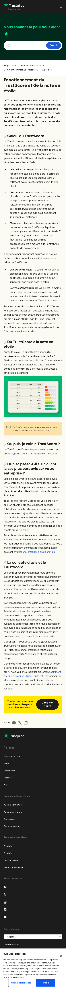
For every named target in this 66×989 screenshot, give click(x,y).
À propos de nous (13, 756)
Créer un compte (12, 826)
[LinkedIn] (5, 909)
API (5, 785)
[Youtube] (5, 917)
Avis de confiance (13, 805)
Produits (8, 846)
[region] (33, 968)
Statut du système (13, 867)
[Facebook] (5, 887)
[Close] (61, 955)
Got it (46, 983)
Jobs (6, 763)
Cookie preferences (21, 983)
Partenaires (9, 770)
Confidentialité (11, 944)
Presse (7, 777)
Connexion (9, 819)
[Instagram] (5, 902)
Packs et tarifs (11, 860)
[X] (5, 894)
